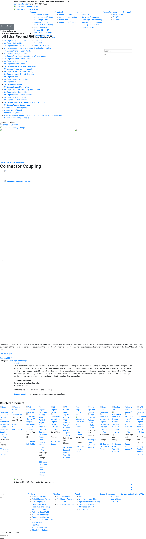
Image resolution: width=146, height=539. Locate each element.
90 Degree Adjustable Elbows (16, 61)
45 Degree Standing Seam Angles (18, 51)
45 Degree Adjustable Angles (16, 40)
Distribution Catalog (40, 530)
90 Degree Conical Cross (14, 64)
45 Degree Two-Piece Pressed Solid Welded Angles (25, 56)
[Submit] (1, 497)
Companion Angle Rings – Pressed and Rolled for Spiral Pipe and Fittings (33, 115)
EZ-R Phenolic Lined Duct (42, 520)
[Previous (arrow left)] (1, 538)
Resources (113, 12)
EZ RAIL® (116, 20)
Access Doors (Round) (13, 110)
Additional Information (68, 17)
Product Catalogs (41, 14)
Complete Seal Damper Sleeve (16, 118)
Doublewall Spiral (41, 22)
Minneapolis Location (90, 25)
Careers (105, 12)
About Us (85, 14)
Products (33, 12)
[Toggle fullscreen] (3, 535)
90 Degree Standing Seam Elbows (18, 95)
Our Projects (19, 4)
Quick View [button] (17, 415)
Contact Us (127, 12)
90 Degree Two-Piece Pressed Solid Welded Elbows (25, 102)
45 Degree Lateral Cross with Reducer (19, 48)
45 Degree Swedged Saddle (15, 53)
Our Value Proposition (90, 17)
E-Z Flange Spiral (41, 20)
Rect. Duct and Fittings (43, 25)
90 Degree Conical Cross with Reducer (20, 66)
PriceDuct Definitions (67, 22)
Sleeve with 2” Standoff (128, 446)
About (79, 12)
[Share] (5, 535)
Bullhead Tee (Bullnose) (13, 113)
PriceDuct (59, 12)
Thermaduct (37, 522)
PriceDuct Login (65, 14)
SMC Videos (118, 17)
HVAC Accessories (39, 527)
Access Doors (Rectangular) (15, 107)
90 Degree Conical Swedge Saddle (18, 69)
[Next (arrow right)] (3, 538)
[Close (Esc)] (7, 535)
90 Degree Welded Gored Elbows (17, 105)
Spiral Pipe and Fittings (43, 17)
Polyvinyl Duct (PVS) (40, 512)
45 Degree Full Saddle (13, 43)
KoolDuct (35, 525)
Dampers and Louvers (41, 517)
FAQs (26, 4)
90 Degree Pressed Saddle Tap (16, 87)
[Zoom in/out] (1, 535)
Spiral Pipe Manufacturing (92, 20)
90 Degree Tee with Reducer (15, 100)
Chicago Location (89, 27)
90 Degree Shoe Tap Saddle (15, 92)
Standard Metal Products (92, 22)
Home (2, 162)
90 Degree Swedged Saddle (15, 97)
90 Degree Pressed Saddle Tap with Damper (22, 89)
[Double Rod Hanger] (9, 175)
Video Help (63, 20)
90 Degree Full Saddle (13, 84)
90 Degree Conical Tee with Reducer (19, 74)
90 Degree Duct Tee (12, 82)
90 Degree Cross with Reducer (16, 79)
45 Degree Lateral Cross (14, 46)
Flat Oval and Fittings (40, 514)
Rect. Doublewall (41, 27)
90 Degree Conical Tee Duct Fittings (19, 71)
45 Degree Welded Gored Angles (17, 59)
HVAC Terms (118, 14)
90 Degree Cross (11, 77)
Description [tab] (18, 363)
